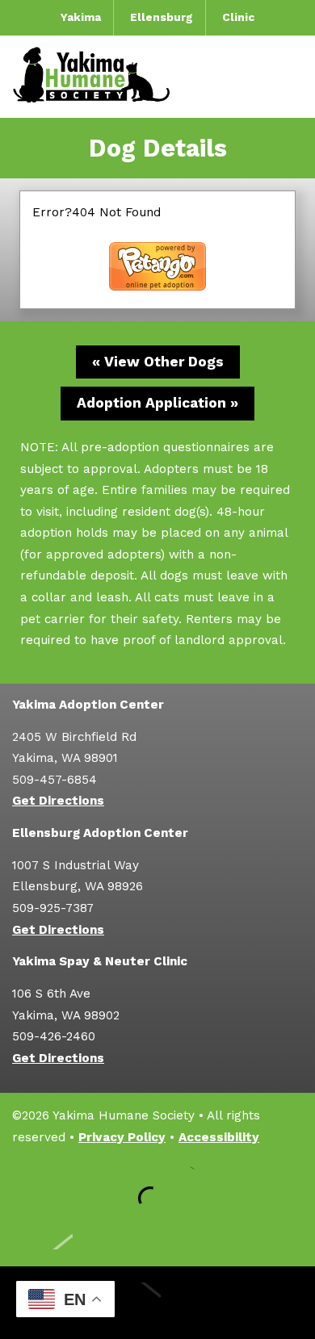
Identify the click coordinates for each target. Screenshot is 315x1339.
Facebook (36, 1185)
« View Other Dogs (158, 362)
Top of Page (42, 1229)
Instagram (85, 1185)
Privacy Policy (122, 1137)
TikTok (133, 1185)
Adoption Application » (157, 403)
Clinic (238, 16)
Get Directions (58, 800)
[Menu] (291, 76)
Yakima (81, 16)
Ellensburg (161, 16)
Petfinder (182, 1185)
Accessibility (218, 1137)
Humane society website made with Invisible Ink (157, 1303)
